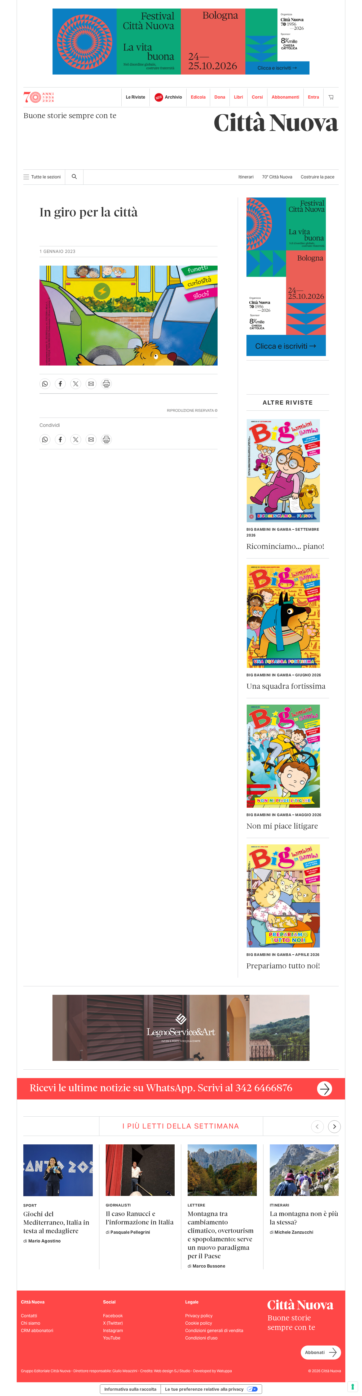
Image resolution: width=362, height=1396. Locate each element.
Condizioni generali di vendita (214, 1330)
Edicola (198, 97)
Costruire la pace (317, 177)
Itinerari (246, 177)
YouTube (111, 1338)
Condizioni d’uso (201, 1338)
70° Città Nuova (277, 177)
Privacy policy (199, 1316)
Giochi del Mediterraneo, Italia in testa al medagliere (56, 1223)
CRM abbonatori (37, 1330)
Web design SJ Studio (172, 1371)
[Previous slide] (317, 1126)
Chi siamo (30, 1323)
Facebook (113, 1316)
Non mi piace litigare (282, 826)
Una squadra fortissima (285, 687)
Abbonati (315, 1352)
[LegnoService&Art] (181, 1027)
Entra (313, 97)
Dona (219, 97)
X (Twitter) (113, 1323)
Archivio (173, 97)
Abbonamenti (285, 97)
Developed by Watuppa (212, 1371)
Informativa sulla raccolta (130, 1389)
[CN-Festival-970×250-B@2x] (181, 41)
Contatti (29, 1316)
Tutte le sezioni (46, 177)
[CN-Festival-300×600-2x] (286, 276)
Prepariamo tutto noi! (283, 966)
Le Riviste (135, 97)
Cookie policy (198, 1323)
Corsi (257, 97)
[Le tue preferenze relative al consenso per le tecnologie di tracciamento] (353, 1387)
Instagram (113, 1330)
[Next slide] (334, 1126)
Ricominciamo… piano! (285, 547)
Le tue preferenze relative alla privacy (204, 1389)
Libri (238, 97)
